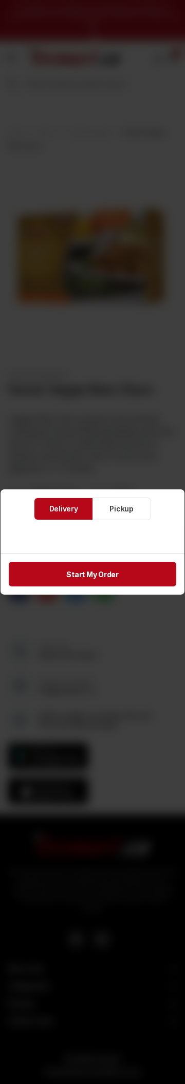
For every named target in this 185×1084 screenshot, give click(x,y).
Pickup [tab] (121, 508)
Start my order (92, 574)
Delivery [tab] (63, 508)
